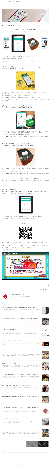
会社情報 (32, 1)
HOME (28, 1)
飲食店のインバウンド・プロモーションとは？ (11, 430)
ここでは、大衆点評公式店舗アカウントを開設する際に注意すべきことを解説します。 (16, 398)
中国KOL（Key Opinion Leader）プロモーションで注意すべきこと (15, 385)
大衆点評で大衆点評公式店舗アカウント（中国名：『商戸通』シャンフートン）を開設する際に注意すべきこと (23, 396)
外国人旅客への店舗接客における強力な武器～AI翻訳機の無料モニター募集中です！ (18, 307)
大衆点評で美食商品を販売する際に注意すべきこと (12, 418)
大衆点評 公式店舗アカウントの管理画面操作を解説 (12, 340)
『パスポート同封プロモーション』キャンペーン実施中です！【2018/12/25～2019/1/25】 (20, 318)
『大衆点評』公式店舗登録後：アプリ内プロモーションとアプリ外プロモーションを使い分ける (20, 374)
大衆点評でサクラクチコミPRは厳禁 (9, 363)
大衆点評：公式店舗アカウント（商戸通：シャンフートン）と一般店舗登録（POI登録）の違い (20, 407)
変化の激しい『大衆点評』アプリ (8, 352)
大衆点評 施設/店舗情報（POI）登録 (9, 329)
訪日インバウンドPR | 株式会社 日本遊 (14, 2)
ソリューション (39, 1)
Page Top (25, 460)
